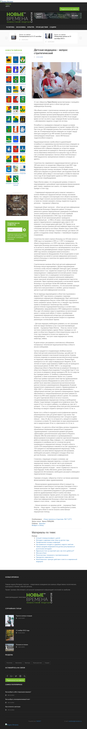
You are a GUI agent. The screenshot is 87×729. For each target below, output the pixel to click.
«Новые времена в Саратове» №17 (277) (57, 519)
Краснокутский (9, 134)
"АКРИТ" (38, 721)
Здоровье (42, 523)
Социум (53, 27)
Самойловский (16, 84)
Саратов (8, 4)
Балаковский (9, 173)
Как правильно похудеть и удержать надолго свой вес (55, 544)
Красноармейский (16, 134)
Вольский (9, 163)
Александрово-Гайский (16, 184)
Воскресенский (23, 153)
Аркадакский (9, 183)
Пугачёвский (23, 94)
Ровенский (16, 94)
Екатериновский (23, 143)
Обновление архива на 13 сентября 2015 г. (62, 37)
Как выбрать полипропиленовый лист (17, 699)
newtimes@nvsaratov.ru (75, 721)
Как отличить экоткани (12, 706)
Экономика (21, 27)
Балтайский (16, 163)
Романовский (9, 94)
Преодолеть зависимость (45, 557)
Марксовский (9, 124)
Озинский (9, 114)
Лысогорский (16, 124)
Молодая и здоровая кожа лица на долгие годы (52, 540)
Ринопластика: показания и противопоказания (52, 555)
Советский (23, 74)
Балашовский (23, 163)
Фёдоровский (23, 64)
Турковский (9, 74)
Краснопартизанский (23, 124)
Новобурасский (23, 114)
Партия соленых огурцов (24, 616)
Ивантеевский (9, 143)
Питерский (9, 104)
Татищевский (16, 74)
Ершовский (16, 143)
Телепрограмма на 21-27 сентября (30, 36)
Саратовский (9, 84)
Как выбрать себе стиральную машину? (18, 692)
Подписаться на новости (69, 9)
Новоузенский (16, 114)
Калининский (23, 134)
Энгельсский (9, 64)
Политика (10, 27)
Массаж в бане (41, 553)
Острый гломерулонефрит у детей (48, 538)
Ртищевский (23, 84)
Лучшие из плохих (22, 644)
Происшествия (42, 27)
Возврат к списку (38, 525)
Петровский (16, 104)
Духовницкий (9, 153)
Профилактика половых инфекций (48, 542)
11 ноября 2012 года (22, 630)
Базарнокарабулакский (16, 173)
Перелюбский (23, 104)
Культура (30, 27)
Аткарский (23, 173)
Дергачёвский (16, 153)
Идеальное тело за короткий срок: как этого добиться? (55, 551)
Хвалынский (16, 64)
